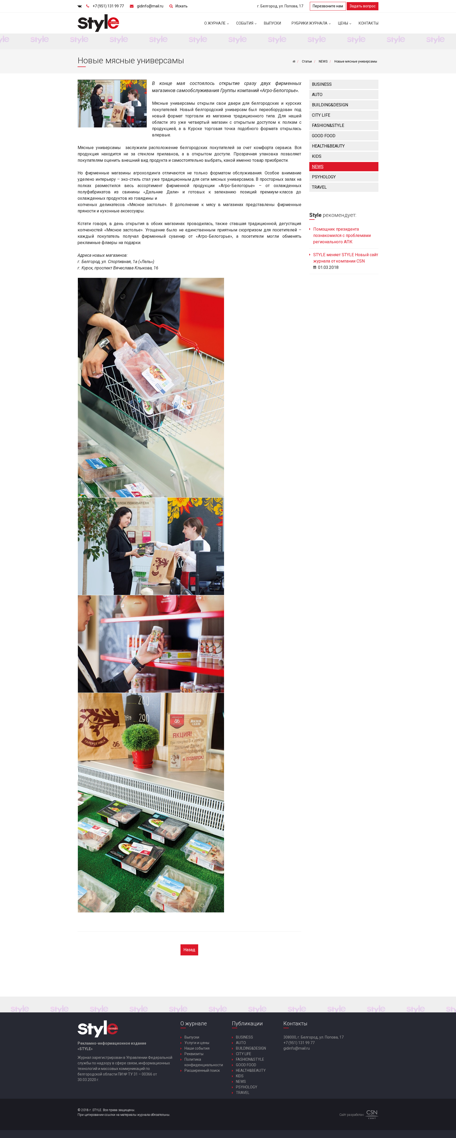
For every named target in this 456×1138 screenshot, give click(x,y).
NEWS (318, 166)
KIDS (316, 156)
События (244, 23)
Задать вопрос (363, 6)
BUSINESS (322, 84)
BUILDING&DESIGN (330, 104)
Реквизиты (193, 1054)
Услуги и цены (196, 1043)
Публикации (247, 1023)
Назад (189, 949)
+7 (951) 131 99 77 (108, 6)
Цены (343, 23)
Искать (181, 6)
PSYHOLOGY (324, 176)
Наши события (197, 1048)
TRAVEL (319, 187)
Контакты (368, 23)
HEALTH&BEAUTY (328, 146)
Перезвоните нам (328, 6)
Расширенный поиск (202, 1070)
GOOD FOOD (323, 135)
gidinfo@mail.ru (150, 6)
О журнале (215, 23)
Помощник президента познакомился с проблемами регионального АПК (342, 235)
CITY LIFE (321, 115)
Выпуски (272, 23)
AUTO (317, 94)
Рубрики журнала (309, 23)
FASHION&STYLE (328, 125)
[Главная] (293, 61)
